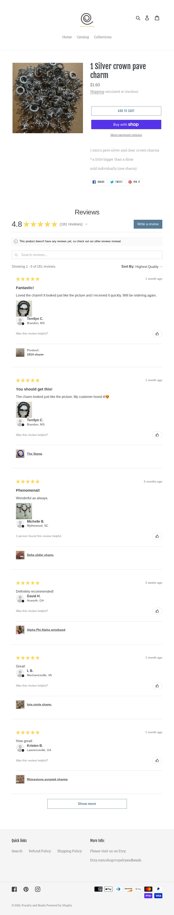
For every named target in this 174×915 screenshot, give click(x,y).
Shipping (97, 91)
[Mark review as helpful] (157, 333)
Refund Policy (40, 851)
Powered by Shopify (59, 905)
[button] (86, 224)
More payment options (126, 135)
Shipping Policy (69, 851)
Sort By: (128, 266)
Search (17, 851)
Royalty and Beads (34, 905)
